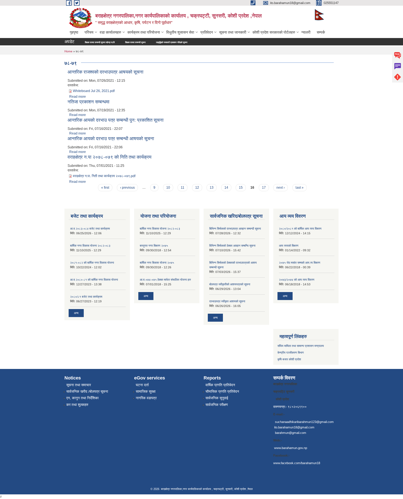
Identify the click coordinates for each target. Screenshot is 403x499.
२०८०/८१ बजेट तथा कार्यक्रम (86, 296)
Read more (77, 96)
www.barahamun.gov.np (290, 448)
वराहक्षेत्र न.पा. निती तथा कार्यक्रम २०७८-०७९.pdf (104, 176)
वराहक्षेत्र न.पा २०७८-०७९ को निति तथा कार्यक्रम (109, 157)
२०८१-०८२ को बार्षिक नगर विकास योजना (92, 262)
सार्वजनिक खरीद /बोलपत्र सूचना (87, 392)
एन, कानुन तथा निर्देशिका (82, 398)
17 (264, 187)
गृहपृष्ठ (74, 32)
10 (168, 187)
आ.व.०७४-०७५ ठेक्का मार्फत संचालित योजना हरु (165, 279)
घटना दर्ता (142, 385)
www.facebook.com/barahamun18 (296, 463)
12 (197, 187)
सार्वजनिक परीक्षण (216, 405)
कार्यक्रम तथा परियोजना (143, 32)
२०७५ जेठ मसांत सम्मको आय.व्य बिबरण (299, 262)
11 (182, 187)
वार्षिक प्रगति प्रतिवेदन (220, 385)
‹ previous (127, 187)
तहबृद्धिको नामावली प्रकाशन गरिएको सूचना (155, 42)
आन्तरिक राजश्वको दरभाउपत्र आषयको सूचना (105, 72)
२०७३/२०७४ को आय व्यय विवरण (296, 279)
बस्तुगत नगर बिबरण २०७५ (154, 245)
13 (211, 187)
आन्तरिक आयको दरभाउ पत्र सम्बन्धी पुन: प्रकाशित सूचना (116, 120)
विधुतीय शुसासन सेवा (180, 32)
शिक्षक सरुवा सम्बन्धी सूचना (119, 42)
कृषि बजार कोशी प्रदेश (289, 359)
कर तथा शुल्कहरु (77, 405)
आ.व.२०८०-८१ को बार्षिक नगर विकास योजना (94, 279)
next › (280, 187)
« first (105, 187)
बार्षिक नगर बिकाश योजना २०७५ (157, 262)
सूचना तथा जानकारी (232, 32)
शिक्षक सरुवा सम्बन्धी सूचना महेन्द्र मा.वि (83, 42)
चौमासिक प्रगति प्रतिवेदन (222, 392)
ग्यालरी (305, 32)
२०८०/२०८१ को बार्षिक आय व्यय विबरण (300, 228)
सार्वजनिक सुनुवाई (216, 398)
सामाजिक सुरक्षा (146, 392)
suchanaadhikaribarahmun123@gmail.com (304, 422)
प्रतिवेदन (206, 32)
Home (68, 51)
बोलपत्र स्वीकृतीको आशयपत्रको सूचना (229, 284)
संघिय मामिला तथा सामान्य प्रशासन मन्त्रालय (300, 346)
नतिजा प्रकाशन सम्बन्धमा (88, 101)
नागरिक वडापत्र (146, 398)
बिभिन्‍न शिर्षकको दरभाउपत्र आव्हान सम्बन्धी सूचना (235, 228)
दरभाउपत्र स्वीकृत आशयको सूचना (227, 301)
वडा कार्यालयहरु (110, 32)
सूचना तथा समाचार (78, 385)
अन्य (76, 313)
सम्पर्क (321, 32)
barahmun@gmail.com (290, 432)
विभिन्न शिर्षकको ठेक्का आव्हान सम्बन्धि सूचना (232, 245)
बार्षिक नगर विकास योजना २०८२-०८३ (90, 245)
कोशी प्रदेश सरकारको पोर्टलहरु (274, 32)
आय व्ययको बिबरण (288, 245)
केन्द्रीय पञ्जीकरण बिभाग (290, 352)
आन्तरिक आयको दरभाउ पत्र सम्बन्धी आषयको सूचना (111, 138)
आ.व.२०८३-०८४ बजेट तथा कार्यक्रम (90, 228)
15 (241, 187)
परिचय (89, 32)
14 (226, 187)
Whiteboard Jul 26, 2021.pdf (94, 91)
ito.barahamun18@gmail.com (294, 427)
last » (300, 187)
